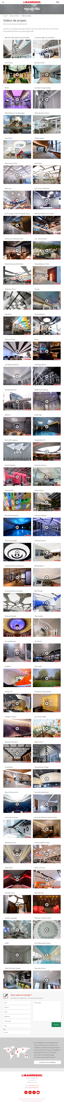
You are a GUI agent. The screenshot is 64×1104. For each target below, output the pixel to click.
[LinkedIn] (30, 1092)
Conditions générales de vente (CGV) (35, 1100)
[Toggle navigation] (3, 2)
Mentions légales (25, 1100)
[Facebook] (34, 1092)
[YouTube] (38, 1092)
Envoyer (56, 1025)
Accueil (5, 16)
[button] (58, 2)
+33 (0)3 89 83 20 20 (33, 1085)
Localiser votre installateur (47, 1062)
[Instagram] (26, 1092)
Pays (4, 1029)
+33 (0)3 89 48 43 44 (33, 1087)
